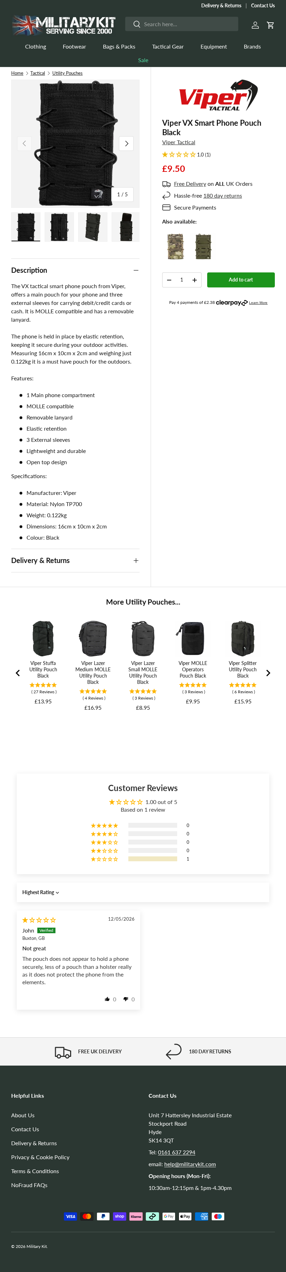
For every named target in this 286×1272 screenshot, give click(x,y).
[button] (270, 25)
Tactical (37, 73)
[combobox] (182, 24)
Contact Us (263, 5)
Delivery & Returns (221, 5)
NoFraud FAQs (29, 1185)
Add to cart (241, 280)
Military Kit (37, 1246)
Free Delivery (190, 183)
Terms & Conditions (35, 1171)
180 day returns (222, 195)
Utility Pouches (67, 73)
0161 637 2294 (176, 1152)
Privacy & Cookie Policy (40, 1157)
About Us (23, 1115)
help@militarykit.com (190, 1164)
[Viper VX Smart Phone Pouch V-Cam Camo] (175, 237)
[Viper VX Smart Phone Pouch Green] (203, 237)
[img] (39, 919)
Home (17, 73)
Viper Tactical (178, 142)
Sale (143, 60)
